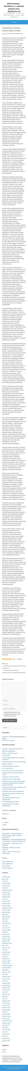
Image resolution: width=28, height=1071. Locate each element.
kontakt (4, 824)
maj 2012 (4, 1032)
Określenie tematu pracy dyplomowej (13, 791)
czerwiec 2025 (6, 894)
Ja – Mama (5, 822)
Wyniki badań (6, 755)
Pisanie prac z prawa (8, 740)
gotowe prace (6, 866)
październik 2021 (7, 943)
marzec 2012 (6, 1034)
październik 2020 (7, 965)
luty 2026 (5, 888)
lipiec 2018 (5, 996)
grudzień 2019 (6, 985)
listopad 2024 (6, 905)
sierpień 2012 (6, 1025)
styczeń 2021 (6, 959)
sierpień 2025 (6, 892)
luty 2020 (5, 981)
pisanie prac (5, 813)
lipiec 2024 (5, 914)
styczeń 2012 (6, 1038)
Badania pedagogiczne (8, 751)
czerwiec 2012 (6, 1029)
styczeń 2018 (6, 1005)
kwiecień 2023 (6, 923)
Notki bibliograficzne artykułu (10, 801)
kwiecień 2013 (6, 1016)
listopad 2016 (6, 1009)
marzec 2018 (6, 1003)
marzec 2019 (6, 990)
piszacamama (6, 833)
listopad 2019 (6, 987)
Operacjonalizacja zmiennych (10, 766)
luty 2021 (4, 956)
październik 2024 (7, 908)
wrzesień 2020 (6, 967)
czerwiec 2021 (6, 947)
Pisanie (6, 663)
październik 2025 (7, 890)
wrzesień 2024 (6, 910)
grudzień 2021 (6, 939)
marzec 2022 (6, 934)
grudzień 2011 (6, 1041)
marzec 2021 (6, 954)
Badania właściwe (7, 764)
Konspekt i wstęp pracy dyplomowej (12, 749)
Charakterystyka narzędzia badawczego (13, 761)
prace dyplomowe (7, 863)
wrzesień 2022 (6, 930)
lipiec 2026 (5, 879)
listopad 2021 (6, 941)
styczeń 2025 (6, 901)
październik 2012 (7, 1021)
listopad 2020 (6, 963)
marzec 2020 (6, 978)
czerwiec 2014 (6, 1014)
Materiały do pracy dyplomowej (11, 779)
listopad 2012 (6, 1018)
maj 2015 (4, 1012)
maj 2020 (5, 974)
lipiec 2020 (5, 970)
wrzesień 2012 (6, 1023)
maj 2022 (5, 932)
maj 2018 (4, 998)
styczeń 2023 (6, 928)
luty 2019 (4, 992)
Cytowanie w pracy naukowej (10, 777)
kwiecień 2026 (6, 883)
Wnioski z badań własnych (9, 753)
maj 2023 (5, 921)
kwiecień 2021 (6, 952)
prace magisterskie (7, 861)
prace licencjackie (7, 868)
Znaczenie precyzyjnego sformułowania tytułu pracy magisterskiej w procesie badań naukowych (13, 783)
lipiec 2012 (5, 1027)
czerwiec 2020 (6, 972)
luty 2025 (5, 899)
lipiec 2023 (5, 919)
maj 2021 (4, 950)
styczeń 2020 (6, 983)
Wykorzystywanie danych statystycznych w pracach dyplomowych (12, 835)
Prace (3, 1051)
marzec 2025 (6, 896)
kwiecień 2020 (6, 976)
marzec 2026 (6, 885)
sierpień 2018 (6, 994)
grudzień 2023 (6, 916)
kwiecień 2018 (6, 1001)
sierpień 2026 (6, 877)
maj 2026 (5, 881)
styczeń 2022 (6, 936)
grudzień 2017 (6, 1007)
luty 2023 (5, 925)
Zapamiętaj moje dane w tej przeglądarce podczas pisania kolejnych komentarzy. (12, 714)
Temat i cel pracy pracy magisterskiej (12, 770)
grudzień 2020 (6, 961)
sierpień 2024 (6, 912)
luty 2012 (4, 1036)
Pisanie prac (5, 736)
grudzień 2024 (6, 903)
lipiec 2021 (5, 945)
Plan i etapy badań (7, 768)
